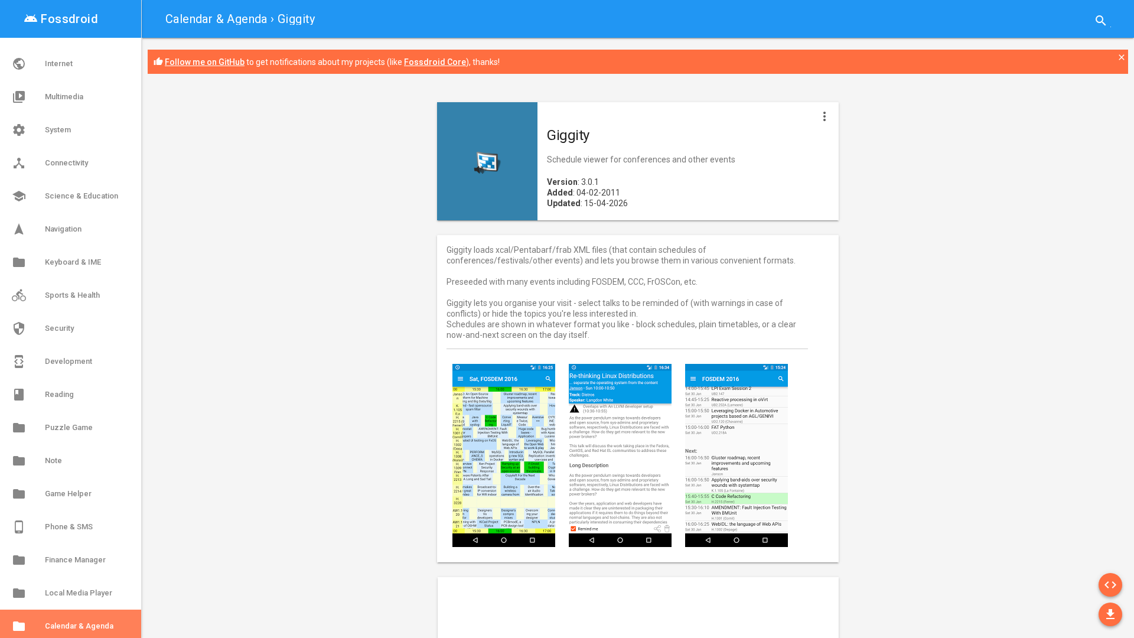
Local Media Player (62, 593)
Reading (43, 395)
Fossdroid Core (435, 62)
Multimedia (47, 97)
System (41, 130)
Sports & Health (56, 295)
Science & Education (65, 196)
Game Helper (52, 494)
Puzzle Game (52, 428)
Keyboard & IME (56, 262)
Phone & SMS (52, 527)
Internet (42, 64)
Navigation (47, 229)
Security (43, 328)
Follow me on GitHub (205, 62)
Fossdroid (61, 19)
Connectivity (50, 163)
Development (52, 361)
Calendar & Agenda (216, 19)
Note (37, 461)
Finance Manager (59, 560)
